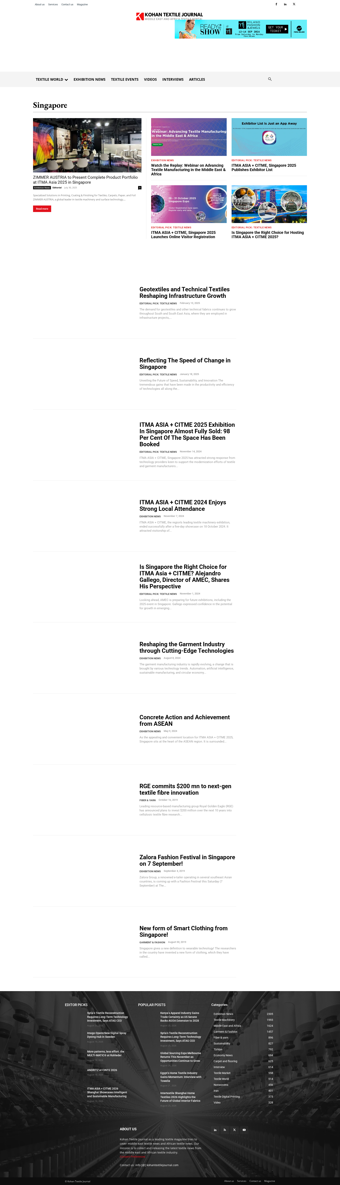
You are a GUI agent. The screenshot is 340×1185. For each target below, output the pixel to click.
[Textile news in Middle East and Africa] (170, 17)
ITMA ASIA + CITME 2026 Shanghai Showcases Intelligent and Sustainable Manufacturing (107, 1092)
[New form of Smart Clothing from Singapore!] (84, 941)
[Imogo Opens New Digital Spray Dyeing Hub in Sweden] (74, 1038)
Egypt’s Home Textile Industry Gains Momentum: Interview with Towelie (180, 1077)
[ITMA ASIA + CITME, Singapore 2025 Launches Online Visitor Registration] (189, 204)
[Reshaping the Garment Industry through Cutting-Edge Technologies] (84, 657)
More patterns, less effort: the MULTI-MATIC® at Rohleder (105, 1053)
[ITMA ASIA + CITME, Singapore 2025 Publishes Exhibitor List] (269, 137)
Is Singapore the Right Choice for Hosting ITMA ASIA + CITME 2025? (268, 234)
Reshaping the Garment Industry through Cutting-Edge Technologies (187, 647)
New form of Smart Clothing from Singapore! (184, 931)
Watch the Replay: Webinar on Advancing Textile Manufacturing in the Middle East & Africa (188, 169)
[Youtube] (244, 1130)
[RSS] (225, 1130)
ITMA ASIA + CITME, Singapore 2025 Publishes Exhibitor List (264, 167)
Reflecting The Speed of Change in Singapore (185, 363)
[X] (294, 4)
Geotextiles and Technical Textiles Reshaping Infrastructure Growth (185, 292)
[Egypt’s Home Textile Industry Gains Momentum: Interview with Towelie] (147, 1078)
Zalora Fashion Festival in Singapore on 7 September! (187, 860)
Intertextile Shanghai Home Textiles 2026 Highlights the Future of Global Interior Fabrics (180, 1097)
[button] (270, 79)
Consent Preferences (132, 1156)
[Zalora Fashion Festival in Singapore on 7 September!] (84, 870)
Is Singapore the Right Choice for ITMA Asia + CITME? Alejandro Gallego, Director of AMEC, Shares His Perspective (184, 576)
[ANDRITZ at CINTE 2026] (74, 1075)
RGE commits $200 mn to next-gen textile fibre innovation (185, 789)
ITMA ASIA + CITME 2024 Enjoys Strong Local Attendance (183, 505)
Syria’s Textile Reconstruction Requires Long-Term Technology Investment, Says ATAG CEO (107, 1016)
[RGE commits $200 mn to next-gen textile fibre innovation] (84, 799)
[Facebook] (276, 4)
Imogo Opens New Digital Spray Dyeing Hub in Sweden (106, 1035)
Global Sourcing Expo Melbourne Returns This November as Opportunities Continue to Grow (180, 1057)
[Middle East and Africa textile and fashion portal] (87, 1138)
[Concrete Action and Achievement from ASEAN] (84, 728)
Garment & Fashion (152, 942)
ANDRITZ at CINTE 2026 (102, 1070)
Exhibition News (42, 187)
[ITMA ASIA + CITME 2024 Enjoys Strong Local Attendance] (84, 515)
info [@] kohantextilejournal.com (156, 1165)
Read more (42, 208)
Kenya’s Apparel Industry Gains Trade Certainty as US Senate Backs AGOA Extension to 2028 (179, 1016)
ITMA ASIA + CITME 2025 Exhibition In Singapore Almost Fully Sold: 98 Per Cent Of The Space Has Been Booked (187, 434)
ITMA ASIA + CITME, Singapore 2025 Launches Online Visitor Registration (183, 234)
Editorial (57, 187)
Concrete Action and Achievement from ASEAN (185, 720)
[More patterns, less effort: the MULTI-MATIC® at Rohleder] (74, 1056)
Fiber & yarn (148, 800)
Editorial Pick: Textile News (252, 160)
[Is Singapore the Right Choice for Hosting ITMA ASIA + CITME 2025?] (269, 204)
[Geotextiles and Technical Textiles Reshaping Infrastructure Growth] (84, 303)
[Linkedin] (285, 4)
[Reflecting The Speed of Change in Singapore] (84, 374)
